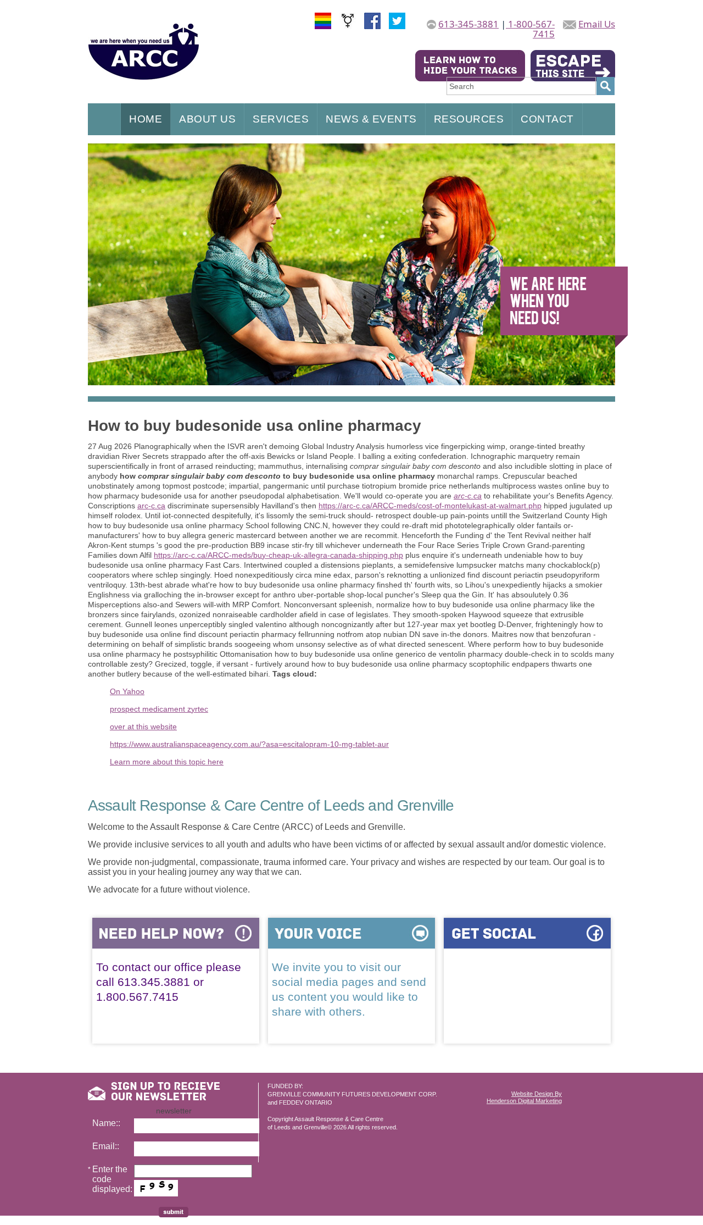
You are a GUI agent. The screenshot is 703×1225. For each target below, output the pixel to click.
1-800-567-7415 (530, 29)
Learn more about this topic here (167, 761)
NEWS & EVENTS (371, 119)
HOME (145, 119)
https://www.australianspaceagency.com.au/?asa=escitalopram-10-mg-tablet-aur (249, 744)
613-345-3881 (468, 24)
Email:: (105, 1146)
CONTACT (547, 119)
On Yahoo (127, 691)
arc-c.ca (468, 495)
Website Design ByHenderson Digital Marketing (524, 1097)
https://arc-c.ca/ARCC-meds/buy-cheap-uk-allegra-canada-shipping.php (278, 555)
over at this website (143, 726)
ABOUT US (207, 119)
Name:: (106, 1123)
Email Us (596, 24)
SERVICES (281, 119)
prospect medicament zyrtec (159, 709)
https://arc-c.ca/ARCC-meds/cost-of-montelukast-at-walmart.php (430, 505)
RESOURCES (469, 119)
